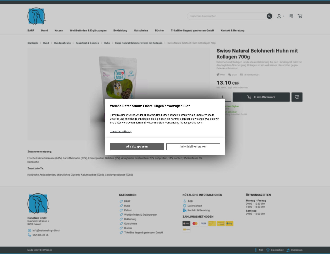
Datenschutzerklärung (120, 131)
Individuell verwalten (193, 146)
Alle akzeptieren (137, 146)
